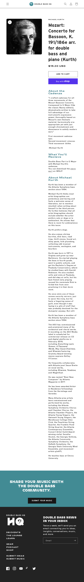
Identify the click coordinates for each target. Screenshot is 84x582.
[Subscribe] (75, 541)
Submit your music (42, 501)
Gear (9, 544)
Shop (10, 550)
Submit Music (15, 559)
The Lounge (14, 535)
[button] (7, 4)
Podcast (12, 547)
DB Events (13, 532)
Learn (10, 538)
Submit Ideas (15, 556)
